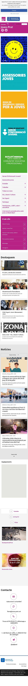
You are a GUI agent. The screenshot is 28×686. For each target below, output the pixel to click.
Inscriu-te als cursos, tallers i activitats (10, 233)
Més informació (14, 13)
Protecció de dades (11, 664)
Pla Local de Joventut (8, 239)
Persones (3, 24)
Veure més (14, 454)
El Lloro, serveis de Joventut (11, 272)
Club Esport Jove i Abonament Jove (12, 313)
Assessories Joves (7, 569)
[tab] (14, 176)
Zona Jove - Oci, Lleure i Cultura (12, 335)
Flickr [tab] (16, 522)
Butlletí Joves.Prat (7, 228)
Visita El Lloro (6, 224)
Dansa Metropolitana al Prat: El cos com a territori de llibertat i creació (13, 409)
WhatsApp (5, 243)
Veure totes (12, 355)
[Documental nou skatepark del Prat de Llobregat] (14, 533)
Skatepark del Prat (7, 543)
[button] (14, 183)
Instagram (5, 248)
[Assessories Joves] (14, 560)
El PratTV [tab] (16, 517)
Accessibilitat (22, 664)
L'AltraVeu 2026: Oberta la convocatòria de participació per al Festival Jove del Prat (14, 440)
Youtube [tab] (16, 511)
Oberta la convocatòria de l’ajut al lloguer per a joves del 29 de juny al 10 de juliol (13, 378)
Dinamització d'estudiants (11, 291)
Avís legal (23, 666)
